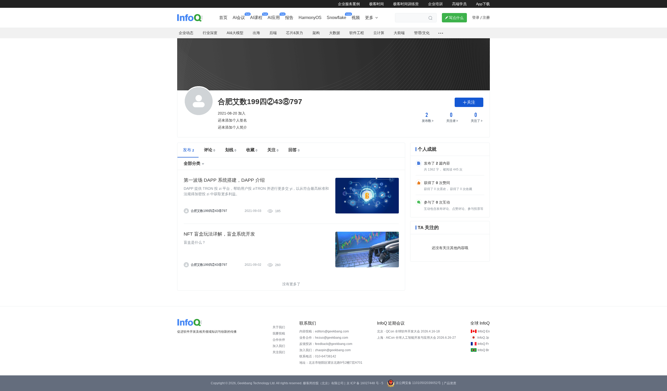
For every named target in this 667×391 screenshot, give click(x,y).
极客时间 (376, 4)
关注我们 (279, 352)
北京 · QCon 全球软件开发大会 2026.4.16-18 (408, 331)
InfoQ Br (483, 350)
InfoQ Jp (483, 337)
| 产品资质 (449, 383)
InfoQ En (484, 331)
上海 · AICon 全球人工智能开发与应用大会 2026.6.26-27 (416, 337)
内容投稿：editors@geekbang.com (324, 331)
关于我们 (279, 327)
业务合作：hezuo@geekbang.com (323, 337)
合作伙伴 (279, 340)
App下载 (483, 4)
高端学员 (459, 4)
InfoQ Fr (483, 344)
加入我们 (279, 346)
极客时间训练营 (406, 4)
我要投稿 (279, 333)
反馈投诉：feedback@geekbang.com (325, 344)
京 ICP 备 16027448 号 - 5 (365, 383)
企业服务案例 (349, 4)
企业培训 (435, 4)
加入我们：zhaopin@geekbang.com (325, 350)
